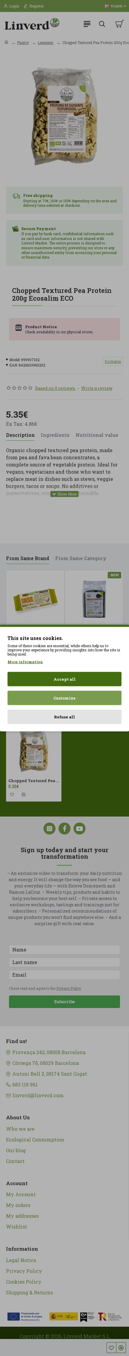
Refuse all (64, 717)
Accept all (65, 679)
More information (25, 661)
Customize (64, 698)
